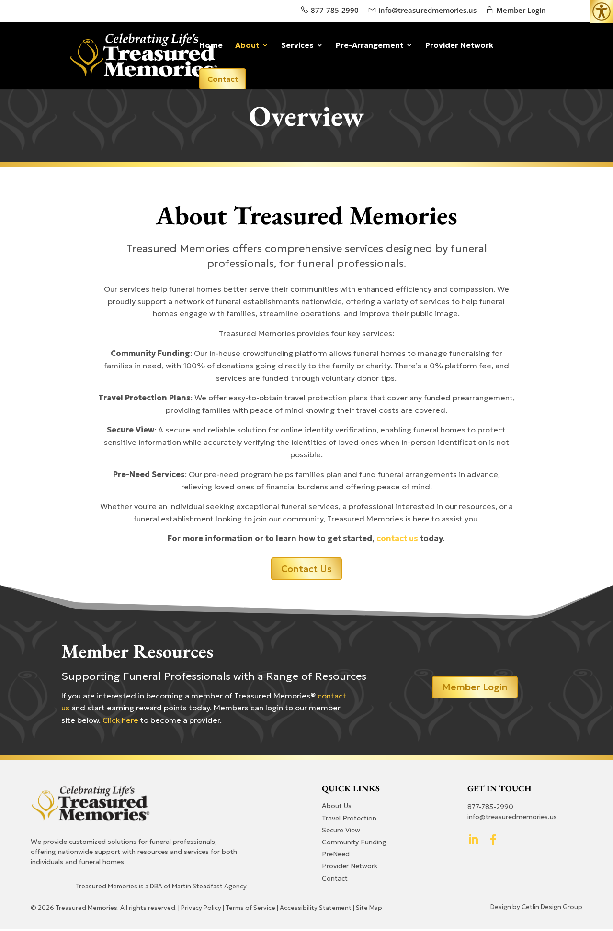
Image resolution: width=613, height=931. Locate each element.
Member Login (520, 10)
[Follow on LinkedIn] (473, 839)
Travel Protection (349, 818)
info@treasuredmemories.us (427, 10)
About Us (337, 805)
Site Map (369, 908)
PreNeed (336, 854)
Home (211, 45)
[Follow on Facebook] (493, 839)
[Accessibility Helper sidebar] (601, 11)
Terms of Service (250, 908)
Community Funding (354, 842)
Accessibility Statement (316, 908)
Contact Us (306, 569)
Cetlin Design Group (552, 907)
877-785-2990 (334, 10)
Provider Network (459, 45)
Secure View (341, 830)
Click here (120, 720)
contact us (397, 538)
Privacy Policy (201, 908)
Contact (222, 79)
